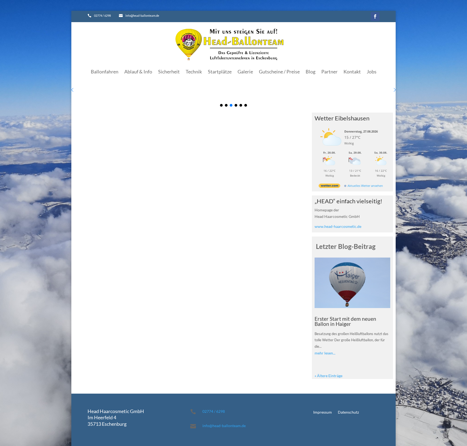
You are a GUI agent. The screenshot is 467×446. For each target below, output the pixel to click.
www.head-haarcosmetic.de (338, 226)
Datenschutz (348, 412)
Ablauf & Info (138, 72)
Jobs (371, 72)
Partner (329, 72)
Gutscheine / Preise (279, 72)
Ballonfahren (104, 72)
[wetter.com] (329, 187)
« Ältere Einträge (328, 375)
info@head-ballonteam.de (224, 425)
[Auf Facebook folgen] (375, 16)
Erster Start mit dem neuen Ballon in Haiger (345, 321)
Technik (194, 72)
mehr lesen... (325, 353)
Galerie (245, 72)
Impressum (322, 412)
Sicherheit (169, 72)
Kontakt (352, 72)
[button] (395, 90)
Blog (310, 72)
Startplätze (220, 72)
